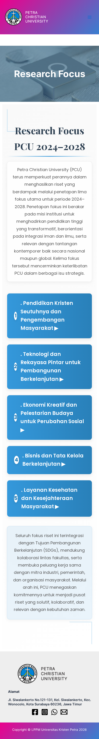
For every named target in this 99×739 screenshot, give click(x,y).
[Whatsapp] (54, 712)
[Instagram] (44, 712)
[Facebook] (35, 712)
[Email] (64, 712)
